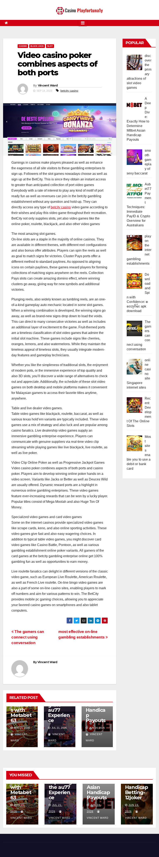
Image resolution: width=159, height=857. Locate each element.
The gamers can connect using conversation (27, 637)
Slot (50, 46)
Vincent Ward (48, 85)
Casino (23, 46)
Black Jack (37, 46)
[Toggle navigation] (82, 23)
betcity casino (69, 90)
